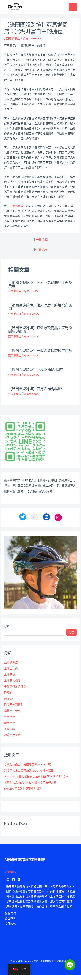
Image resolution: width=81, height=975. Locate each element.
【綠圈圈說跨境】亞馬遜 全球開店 (35, 388)
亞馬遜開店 (13, 38)
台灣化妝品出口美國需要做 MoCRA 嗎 (27, 764)
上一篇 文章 (40, 240)
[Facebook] (13, 879)
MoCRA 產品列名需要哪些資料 (23, 789)
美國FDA (9, 729)
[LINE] (19, 879)
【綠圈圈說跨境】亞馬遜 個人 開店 (35, 369)
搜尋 (7, 626)
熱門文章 (9, 717)
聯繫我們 (10, 913)
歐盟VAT (9, 699)
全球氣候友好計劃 (15, 686)
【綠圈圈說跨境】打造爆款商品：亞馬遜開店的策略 (40, 329)
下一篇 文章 (40, 249)
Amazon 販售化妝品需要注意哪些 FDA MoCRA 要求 (36, 776)
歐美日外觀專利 (13, 705)
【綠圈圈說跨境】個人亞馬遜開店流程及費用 (40, 284)
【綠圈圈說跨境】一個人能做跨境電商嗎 (40, 350)
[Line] (70, 964)
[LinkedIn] (46, 516)
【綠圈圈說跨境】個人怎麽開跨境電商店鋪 (40, 307)
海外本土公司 (12, 711)
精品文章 (9, 723)
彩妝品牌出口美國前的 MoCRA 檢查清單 (29, 771)
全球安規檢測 (12, 680)
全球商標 (9, 674)
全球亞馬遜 (11, 668)
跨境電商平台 (12, 735)
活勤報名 (10, 872)
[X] (22, 516)
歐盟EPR (9, 693)
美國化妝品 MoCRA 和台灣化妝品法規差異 (30, 783)
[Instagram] (58, 517)
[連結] (34, 516)
